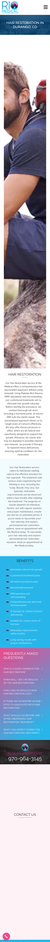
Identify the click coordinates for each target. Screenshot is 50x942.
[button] (23, 671)
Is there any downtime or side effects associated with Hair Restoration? (22, 704)
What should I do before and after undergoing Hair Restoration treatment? (21, 718)
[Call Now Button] (6, 936)
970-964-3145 (25, 758)
